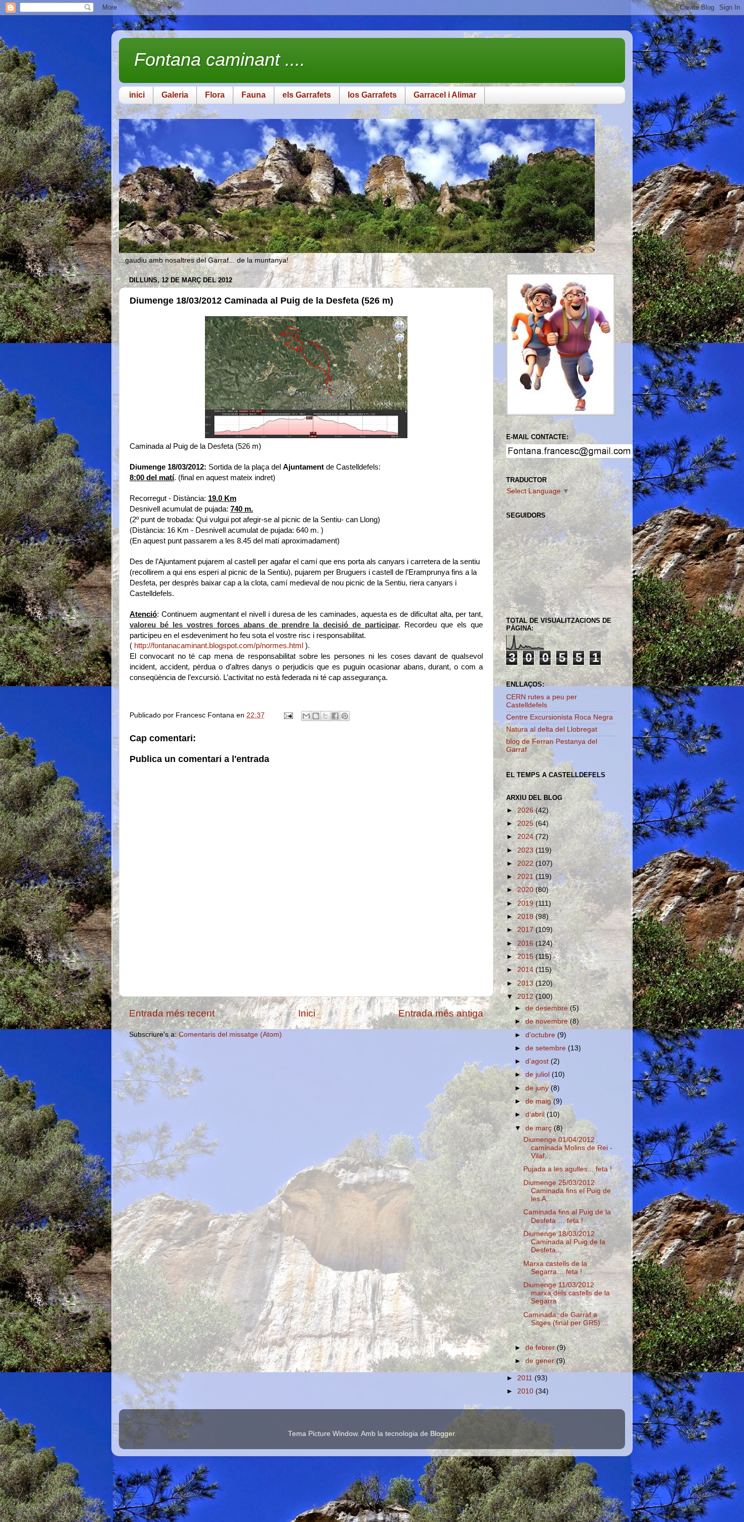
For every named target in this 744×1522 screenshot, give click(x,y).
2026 (526, 810)
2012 (526, 996)
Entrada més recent (172, 1013)
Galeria (174, 95)
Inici (306, 1013)
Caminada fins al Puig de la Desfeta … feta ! (567, 1216)
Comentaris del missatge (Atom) (230, 1034)
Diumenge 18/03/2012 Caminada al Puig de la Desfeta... (564, 1242)
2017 (526, 930)
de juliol (538, 1074)
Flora (215, 95)
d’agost (538, 1061)
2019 (526, 903)
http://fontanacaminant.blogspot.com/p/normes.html (218, 646)
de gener (540, 1361)
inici (137, 95)
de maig (539, 1101)
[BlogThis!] (316, 716)
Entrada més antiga (440, 1013)
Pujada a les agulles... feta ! (567, 1169)
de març (539, 1128)
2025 (526, 823)
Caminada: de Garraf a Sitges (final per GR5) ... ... (565, 1323)
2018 (526, 916)
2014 (526, 970)
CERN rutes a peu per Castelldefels (541, 701)
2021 (526, 876)
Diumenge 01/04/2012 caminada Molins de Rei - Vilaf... (567, 1148)
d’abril (536, 1114)
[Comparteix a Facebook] (335, 716)
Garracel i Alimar (445, 95)
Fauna (253, 95)
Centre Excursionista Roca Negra (559, 717)
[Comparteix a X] (325, 716)
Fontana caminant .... (219, 59)
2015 (526, 956)
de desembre (547, 1008)
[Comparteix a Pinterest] (345, 716)
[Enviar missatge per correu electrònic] (287, 715)
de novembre (547, 1021)
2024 (526, 836)
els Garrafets (306, 95)
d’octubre (541, 1035)
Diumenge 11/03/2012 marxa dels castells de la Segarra (566, 1293)
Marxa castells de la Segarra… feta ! (555, 1268)
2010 (526, 1391)
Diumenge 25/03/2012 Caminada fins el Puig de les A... (567, 1191)
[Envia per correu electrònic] (306, 716)
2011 (525, 1378)
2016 (526, 943)
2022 (526, 863)
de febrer (541, 1347)
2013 (526, 983)
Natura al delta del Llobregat (551, 729)
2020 (526, 890)
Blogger (442, 1434)
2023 (526, 850)
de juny (538, 1088)
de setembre (546, 1048)
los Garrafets (372, 95)
